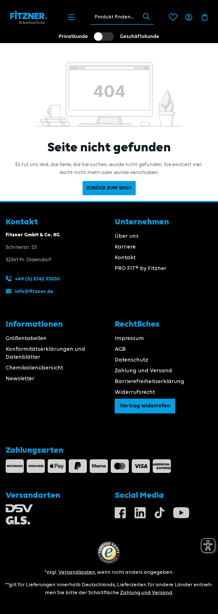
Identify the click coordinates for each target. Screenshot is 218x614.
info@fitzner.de (34, 291)
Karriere (125, 247)
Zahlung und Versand (143, 371)
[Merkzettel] (173, 17)
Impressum (129, 338)
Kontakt (125, 258)
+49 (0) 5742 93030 (37, 279)
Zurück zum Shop (109, 188)
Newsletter (20, 379)
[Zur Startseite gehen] (29, 17)
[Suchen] (146, 17)
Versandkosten (76, 572)
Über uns (127, 236)
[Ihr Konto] (188, 17)
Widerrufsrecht (135, 392)
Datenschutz (131, 360)
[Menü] (71, 17)
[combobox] (114, 17)
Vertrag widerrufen (145, 406)
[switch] (104, 36)
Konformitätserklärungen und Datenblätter (45, 353)
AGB (120, 349)
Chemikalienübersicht (34, 368)
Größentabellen (26, 338)
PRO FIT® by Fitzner (140, 268)
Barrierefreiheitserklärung (149, 381)
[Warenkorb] (204, 17)
